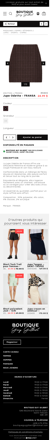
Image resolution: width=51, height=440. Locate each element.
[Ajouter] (12, 137)
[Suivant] (46, 24)
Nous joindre (10, 368)
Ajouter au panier (32, 137)
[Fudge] (5, 108)
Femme (18, 31)
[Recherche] (10, 13)
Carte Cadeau (11, 352)
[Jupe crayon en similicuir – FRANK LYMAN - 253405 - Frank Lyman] (37, 294)
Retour (11, 24)
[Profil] (38, 13)
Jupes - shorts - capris (14, 33)
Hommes (7, 360)
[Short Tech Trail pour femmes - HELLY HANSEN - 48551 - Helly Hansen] (13, 249)
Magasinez (8, 31)
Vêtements (28, 31)
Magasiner (12, 342)
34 (5, 121)
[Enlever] (6, 137)
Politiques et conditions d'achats (25, 432)
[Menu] (5, 13)
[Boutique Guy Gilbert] (25, 13)
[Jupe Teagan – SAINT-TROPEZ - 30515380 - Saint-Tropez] (37, 249)
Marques (8, 364)
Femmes (7, 356)
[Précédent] (41, 24)
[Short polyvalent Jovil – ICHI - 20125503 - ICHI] (13, 294)
